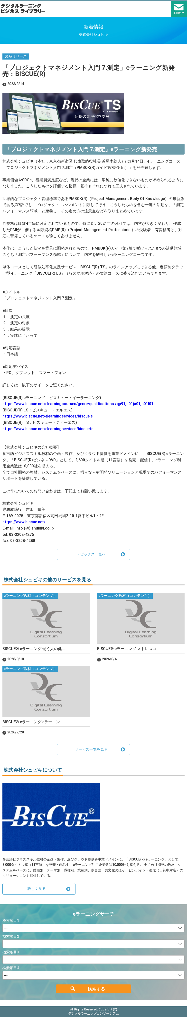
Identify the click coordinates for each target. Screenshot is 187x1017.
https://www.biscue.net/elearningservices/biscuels (47, 416)
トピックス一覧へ (91, 554)
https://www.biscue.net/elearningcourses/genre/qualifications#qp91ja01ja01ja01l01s (79, 403)
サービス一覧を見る (91, 749)
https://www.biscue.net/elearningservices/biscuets (48, 428)
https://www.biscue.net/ (23, 522)
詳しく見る (37, 889)
